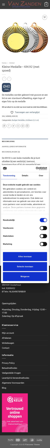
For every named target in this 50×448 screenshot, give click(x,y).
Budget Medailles (18, 120)
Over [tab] (41, 175)
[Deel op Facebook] (9, 126)
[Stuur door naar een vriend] (18, 126)
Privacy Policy (8, 363)
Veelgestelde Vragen (11, 373)
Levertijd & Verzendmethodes (15, 378)
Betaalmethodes (9, 368)
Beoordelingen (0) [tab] (11, 152)
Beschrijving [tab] (8, 141)
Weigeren (25, 276)
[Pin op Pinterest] (23, 126)
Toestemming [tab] (9, 175)
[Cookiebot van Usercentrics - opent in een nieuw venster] (36, 168)
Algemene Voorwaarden (13, 383)
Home (4, 63)
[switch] (43, 228)
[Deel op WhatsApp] (4, 126)
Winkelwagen (8, 343)
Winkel (11, 63)
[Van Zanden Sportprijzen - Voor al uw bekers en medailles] (25, 4)
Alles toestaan (25, 256)
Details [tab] (25, 175)
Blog (4, 388)
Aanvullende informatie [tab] (14, 146)
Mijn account (8, 333)
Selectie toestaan (25, 266)
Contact (5, 348)
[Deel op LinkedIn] (27, 126)
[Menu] (3, 4)
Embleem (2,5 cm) (32, 120)
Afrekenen (6, 338)
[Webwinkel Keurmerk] (15, 412)
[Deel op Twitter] (13, 126)
